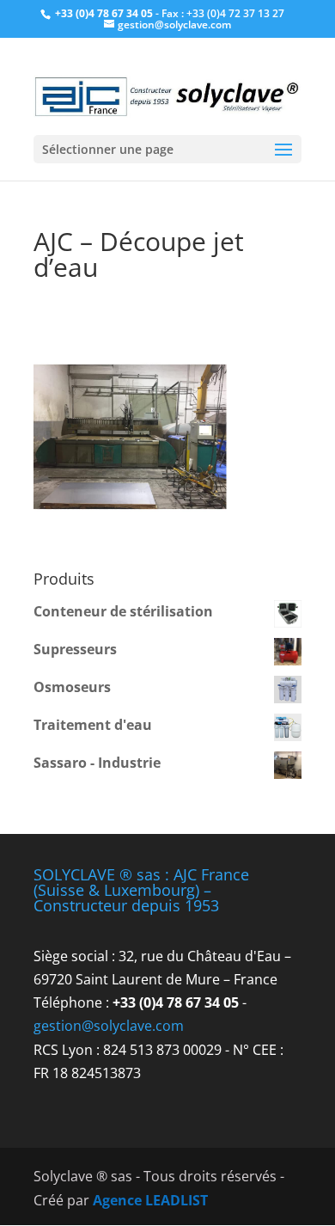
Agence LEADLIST (150, 1200)
